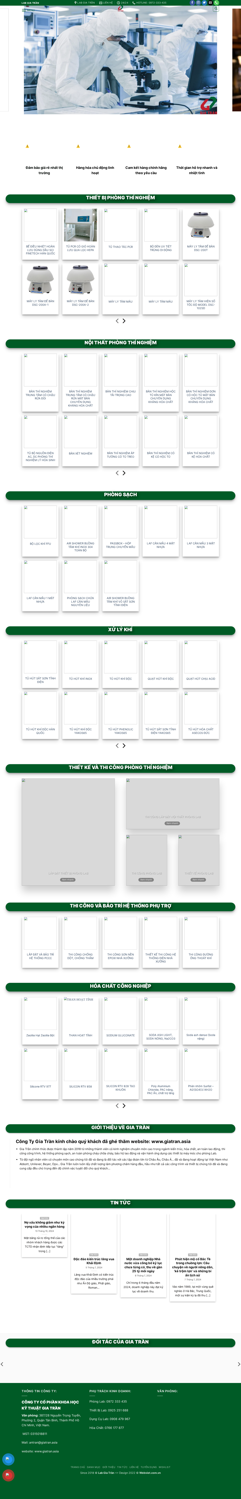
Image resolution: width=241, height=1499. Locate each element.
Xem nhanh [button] (68, 879)
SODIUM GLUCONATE (120, 1035)
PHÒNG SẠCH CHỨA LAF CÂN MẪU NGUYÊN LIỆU (80, 601)
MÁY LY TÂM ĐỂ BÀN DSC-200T (200, 248)
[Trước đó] (117, 321)
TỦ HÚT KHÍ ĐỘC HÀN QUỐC (40, 731)
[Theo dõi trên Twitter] (204, 3)
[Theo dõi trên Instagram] (198, 3)
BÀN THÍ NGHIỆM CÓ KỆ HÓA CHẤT (200, 454)
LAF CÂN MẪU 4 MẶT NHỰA (161, 545)
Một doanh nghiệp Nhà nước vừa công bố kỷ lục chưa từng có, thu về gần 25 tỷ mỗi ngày (69, 1265)
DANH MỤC (94, 1467)
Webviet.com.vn (150, 1472)
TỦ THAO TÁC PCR (120, 246)
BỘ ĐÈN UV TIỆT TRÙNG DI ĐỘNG (161, 248)
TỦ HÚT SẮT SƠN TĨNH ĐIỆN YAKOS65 (160, 731)
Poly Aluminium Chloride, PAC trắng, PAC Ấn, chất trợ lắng (160, 1089)
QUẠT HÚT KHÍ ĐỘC (161, 678)
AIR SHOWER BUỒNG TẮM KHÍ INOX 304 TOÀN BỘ (80, 547)
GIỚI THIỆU (108, 1467)
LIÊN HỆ (134, 1467)
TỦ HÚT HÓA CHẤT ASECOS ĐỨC (200, 731)
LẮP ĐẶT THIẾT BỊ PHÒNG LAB (68, 873)
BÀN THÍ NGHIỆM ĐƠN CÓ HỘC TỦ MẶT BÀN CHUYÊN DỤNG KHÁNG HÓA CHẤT (201, 397)
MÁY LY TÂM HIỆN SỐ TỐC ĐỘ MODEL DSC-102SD (200, 305)
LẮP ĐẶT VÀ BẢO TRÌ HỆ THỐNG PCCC (40, 956)
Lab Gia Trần (106, 1472)
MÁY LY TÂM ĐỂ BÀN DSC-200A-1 (40, 303)
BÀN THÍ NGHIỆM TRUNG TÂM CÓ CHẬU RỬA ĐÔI (40, 395)
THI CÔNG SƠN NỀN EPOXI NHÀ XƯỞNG (120, 956)
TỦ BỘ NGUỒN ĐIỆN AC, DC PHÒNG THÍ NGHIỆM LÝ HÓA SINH (40, 456)
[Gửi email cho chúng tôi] (210, 3)
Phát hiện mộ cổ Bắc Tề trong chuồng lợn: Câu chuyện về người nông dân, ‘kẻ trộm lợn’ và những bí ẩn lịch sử (118, 1267)
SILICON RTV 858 (80, 1086)
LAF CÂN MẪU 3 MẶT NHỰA (201, 545)
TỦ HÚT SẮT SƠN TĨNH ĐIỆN (40, 680)
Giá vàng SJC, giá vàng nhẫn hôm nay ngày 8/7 (168, 1261)
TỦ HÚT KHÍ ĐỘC (120, 678)
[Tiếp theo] (123, 321)
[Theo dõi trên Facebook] (192, 3)
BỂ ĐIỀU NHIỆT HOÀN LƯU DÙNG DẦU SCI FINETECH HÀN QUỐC (40, 250)
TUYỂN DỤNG (149, 1467)
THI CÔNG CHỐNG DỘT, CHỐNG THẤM (80, 956)
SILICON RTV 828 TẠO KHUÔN (120, 1087)
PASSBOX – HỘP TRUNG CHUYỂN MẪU (120, 545)
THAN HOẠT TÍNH (80, 1035)
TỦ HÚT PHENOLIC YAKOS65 (120, 731)
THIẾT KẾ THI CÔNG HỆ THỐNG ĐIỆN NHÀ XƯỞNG (160, 958)
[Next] (208, 1258)
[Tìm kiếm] (216, 9)
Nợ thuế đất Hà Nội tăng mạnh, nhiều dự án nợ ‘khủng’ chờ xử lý (217, 1263)
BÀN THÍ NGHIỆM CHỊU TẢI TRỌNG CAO (120, 393)
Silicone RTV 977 (40, 1086)
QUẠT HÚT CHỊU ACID (200, 678)
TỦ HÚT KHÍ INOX (80, 678)
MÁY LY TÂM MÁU (121, 301)
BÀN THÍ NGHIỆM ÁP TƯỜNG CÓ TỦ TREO (120, 454)
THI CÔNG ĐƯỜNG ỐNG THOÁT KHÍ (200, 956)
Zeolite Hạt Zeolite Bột (40, 1035)
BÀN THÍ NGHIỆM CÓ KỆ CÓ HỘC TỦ (160, 454)
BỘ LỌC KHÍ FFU (40, 543)
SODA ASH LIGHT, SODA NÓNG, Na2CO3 (160, 1036)
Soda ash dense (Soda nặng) (200, 1036)
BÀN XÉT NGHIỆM (80, 453)
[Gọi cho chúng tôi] (216, 3)
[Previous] (28, 1258)
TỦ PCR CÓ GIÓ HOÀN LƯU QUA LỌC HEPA (80, 248)
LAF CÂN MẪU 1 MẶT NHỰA (40, 599)
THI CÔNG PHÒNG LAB (147, 873)
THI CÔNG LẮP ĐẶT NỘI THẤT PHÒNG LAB (173, 816)
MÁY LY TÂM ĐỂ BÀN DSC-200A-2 (80, 303)
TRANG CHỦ (78, 1467)
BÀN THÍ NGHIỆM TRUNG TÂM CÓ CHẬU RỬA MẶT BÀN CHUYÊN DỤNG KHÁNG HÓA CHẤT (80, 398)
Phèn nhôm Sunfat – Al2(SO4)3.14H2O (201, 1087)
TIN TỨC (122, 1467)
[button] (28, 10)
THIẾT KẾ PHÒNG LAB (198, 873)
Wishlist (165, 1467)
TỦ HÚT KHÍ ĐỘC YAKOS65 (80, 731)
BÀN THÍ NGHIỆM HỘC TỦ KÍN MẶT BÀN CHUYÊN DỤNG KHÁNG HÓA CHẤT (160, 397)
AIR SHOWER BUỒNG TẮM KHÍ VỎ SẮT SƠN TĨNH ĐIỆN (120, 601)
